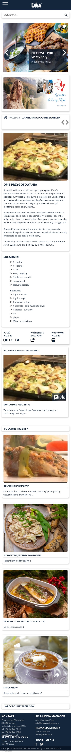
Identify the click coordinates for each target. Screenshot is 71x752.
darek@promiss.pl (44, 734)
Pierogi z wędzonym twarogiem (22, 555)
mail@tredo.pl (7, 743)
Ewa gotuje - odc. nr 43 (16, 404)
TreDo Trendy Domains (12, 740)
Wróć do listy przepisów (19, 706)
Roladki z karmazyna (16, 485)
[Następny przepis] (68, 123)
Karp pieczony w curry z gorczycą (23, 621)
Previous (7, 53)
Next (64, 53)
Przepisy (14, 117)
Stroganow (10, 687)
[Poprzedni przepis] (63, 123)
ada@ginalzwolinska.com (47, 723)
